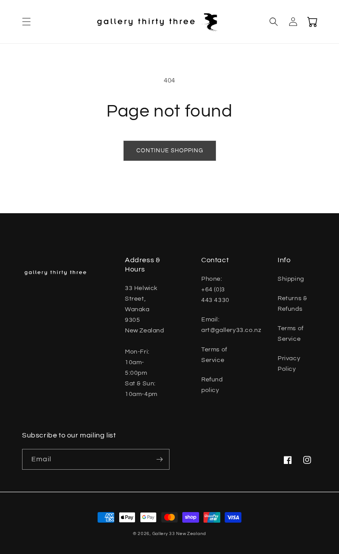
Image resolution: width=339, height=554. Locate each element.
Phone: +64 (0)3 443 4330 (215, 289)
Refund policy (212, 385)
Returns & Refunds (292, 303)
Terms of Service (214, 355)
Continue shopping (169, 150)
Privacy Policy (289, 363)
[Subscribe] (159, 459)
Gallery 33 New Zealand (179, 533)
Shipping (291, 279)
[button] (26, 21)
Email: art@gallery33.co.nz (231, 325)
